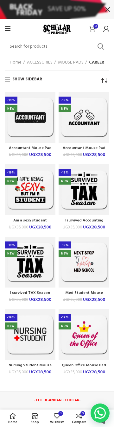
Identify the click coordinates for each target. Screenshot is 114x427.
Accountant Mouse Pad (30, 148)
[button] (100, 413)
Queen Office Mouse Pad (84, 365)
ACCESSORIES (40, 62)
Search (101, 46)
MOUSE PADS (71, 62)
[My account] (106, 28)
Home (16, 62)
